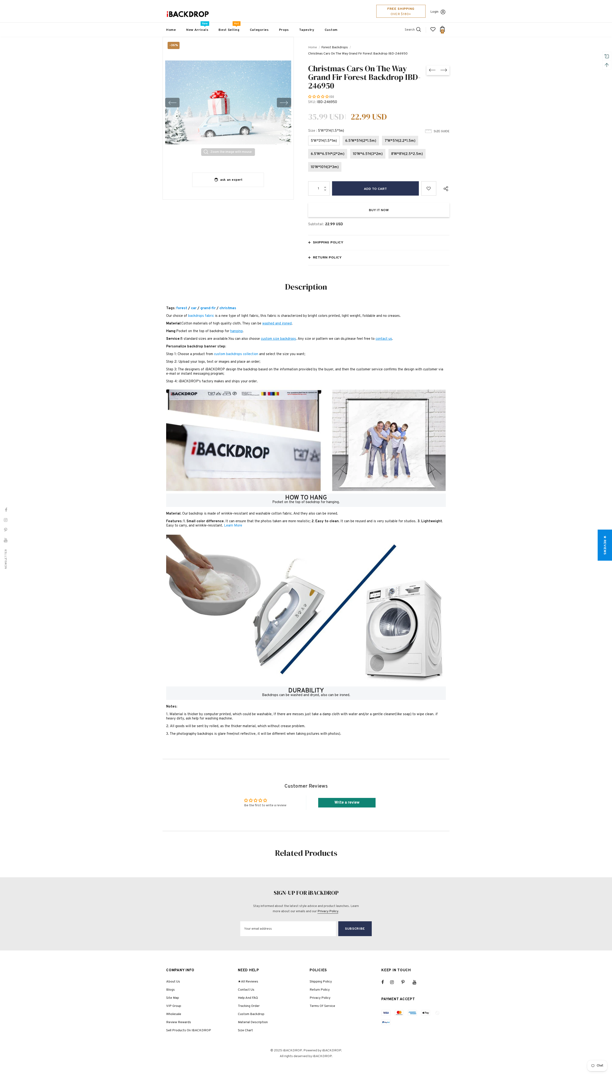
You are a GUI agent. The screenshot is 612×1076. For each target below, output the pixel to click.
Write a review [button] (347, 802)
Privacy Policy (327, 911)
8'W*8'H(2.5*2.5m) (407, 154)
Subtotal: (316, 224)
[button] (318, 97)
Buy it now (379, 210)
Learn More (233, 525)
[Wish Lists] (428, 188)
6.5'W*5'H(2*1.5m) (360, 141)
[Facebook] (385, 982)
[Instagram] (394, 982)
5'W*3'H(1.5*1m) (324, 141)
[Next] (284, 102)
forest (181, 308)
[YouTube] (417, 982)
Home (312, 47)
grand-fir (208, 308)
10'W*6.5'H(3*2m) (368, 154)
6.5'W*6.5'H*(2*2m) (327, 154)
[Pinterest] (405, 982)
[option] (228, 102)
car (194, 308)
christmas (227, 308)
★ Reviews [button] (605, 545)
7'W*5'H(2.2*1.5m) (400, 141)
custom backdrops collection (236, 354)
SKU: (312, 102)
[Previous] (172, 102)
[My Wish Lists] (433, 31)
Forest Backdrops (334, 47)
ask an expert (231, 180)
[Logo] (187, 14)
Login (434, 12)
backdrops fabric (201, 316)
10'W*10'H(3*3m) (325, 167)
